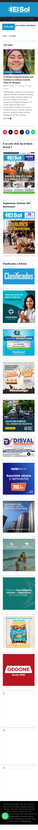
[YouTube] (16, 132)
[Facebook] (27, 132)
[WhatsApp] (33, 132)
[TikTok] (10, 132)
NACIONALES (9, 72)
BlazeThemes (26, 821)
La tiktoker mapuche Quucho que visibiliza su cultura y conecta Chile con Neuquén (18, 80)
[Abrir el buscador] (32, 19)
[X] (22, 132)
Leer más (6, 118)
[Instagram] (5, 132)
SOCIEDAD (18, 72)
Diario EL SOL (9, 86)
